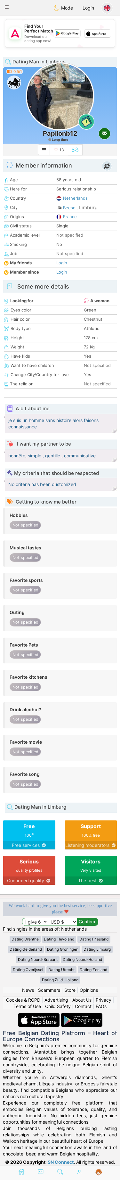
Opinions (89, 990)
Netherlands (75, 198)
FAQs (101, 1006)
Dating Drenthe (25, 939)
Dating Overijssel (28, 969)
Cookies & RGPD (23, 1000)
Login (88, 8)
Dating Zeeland (93, 969)
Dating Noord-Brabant (38, 959)
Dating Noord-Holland (82, 959)
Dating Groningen (62, 949)
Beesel (69, 207)
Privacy (103, 1000)
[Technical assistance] (99, 1172)
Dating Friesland (93, 939)
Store (70, 990)
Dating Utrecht (61, 969)
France (70, 216)
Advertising (56, 1000)
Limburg (88, 207)
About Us (82, 1000)
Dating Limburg (97, 949)
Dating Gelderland (26, 949)
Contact (83, 1006)
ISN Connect (60, 1162)
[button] (6, 7)
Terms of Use (27, 1006)
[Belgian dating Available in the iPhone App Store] (39, 1016)
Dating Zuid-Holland (60, 979)
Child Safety (58, 1006)
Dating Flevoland (59, 939)
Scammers (49, 990)
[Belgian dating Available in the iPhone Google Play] (81, 1016)
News (28, 990)
